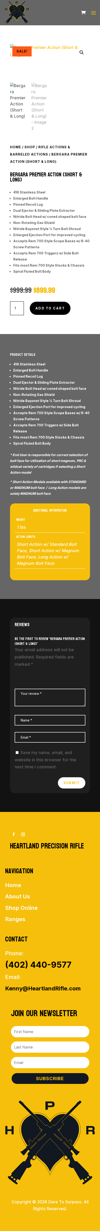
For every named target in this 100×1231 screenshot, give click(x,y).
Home (15, 147)
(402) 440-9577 (38, 965)
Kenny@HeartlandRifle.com (43, 988)
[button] (81, 52)
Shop (29, 147)
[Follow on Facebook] (13, 834)
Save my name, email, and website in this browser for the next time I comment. (45, 759)
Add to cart (50, 308)
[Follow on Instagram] (23, 834)
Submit (71, 783)
